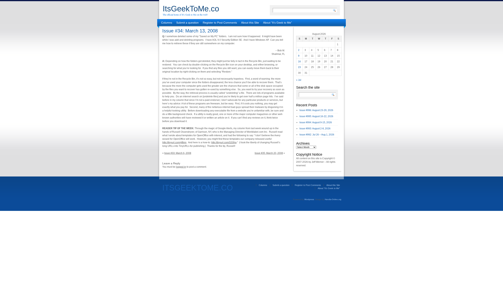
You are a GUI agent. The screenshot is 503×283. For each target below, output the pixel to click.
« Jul (298, 80)
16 (299, 61)
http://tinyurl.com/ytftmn (174, 142)
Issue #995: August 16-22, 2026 (316, 116)
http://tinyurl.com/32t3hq (224, 142)
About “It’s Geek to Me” (277, 22)
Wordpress (309, 199)
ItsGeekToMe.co (191, 8)
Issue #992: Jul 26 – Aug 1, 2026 (316, 134)
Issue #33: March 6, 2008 (177, 153)
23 (299, 67)
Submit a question (187, 22)
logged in (181, 166)
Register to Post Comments (220, 22)
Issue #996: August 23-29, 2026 (316, 110)
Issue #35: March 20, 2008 (269, 153)
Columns (166, 22)
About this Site (250, 22)
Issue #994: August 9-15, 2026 (315, 122)
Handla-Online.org (333, 199)
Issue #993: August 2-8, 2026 (314, 128)
